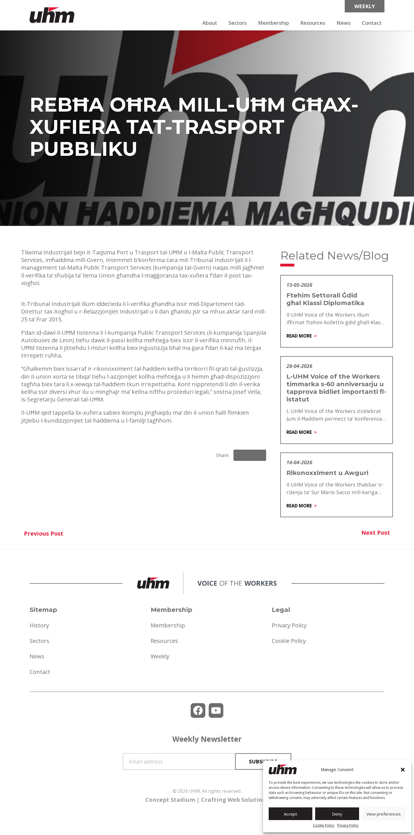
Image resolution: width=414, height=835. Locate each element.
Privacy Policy (348, 825)
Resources (312, 22)
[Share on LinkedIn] (249, 455)
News (344, 22)
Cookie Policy (323, 825)
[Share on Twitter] (259, 455)
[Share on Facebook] (240, 455)
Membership (273, 22)
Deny (337, 814)
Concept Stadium (170, 799)
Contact (372, 22)
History (39, 625)
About (209, 22)
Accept (290, 814)
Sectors (237, 22)
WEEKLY (364, 6)
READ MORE (299, 336)
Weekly (160, 656)
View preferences (383, 814)
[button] (403, 769)
